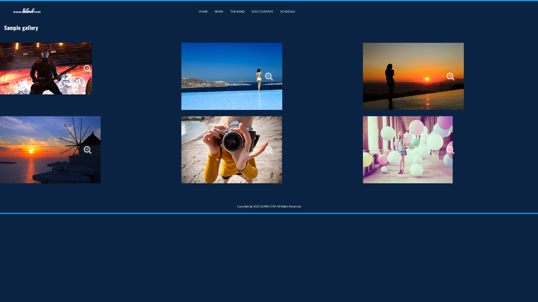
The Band (237, 11)
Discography (262, 11)
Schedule (287, 11)
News (219, 11)
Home (203, 11)
